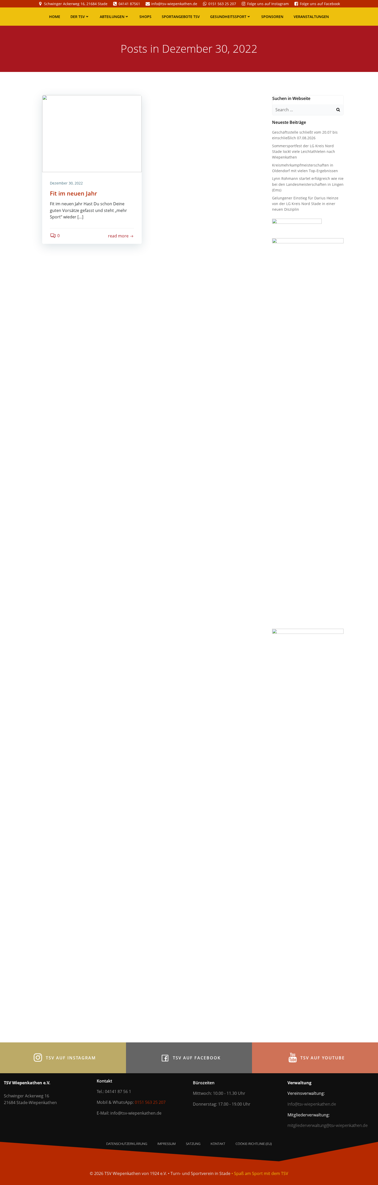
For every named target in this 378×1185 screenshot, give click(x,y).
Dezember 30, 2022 (66, 183)
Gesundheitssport (228, 16)
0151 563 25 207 (150, 1102)
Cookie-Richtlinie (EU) (254, 1143)
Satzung (193, 1143)
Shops (145, 16)
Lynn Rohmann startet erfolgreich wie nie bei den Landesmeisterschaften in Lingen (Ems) (308, 184)
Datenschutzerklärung (126, 1143)
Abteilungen (112, 16)
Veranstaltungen (311, 16)
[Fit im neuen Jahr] (92, 133)
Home (54, 16)
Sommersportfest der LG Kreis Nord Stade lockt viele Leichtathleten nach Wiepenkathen (303, 151)
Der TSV (77, 16)
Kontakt (218, 1143)
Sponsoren (272, 16)
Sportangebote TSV (181, 16)
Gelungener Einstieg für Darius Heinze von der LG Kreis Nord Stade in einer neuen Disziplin (305, 204)
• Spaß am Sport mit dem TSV (259, 1173)
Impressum (166, 1143)
